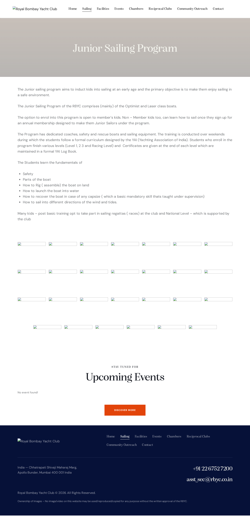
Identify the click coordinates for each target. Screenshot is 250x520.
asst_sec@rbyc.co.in (209, 480)
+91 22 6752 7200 (212, 469)
